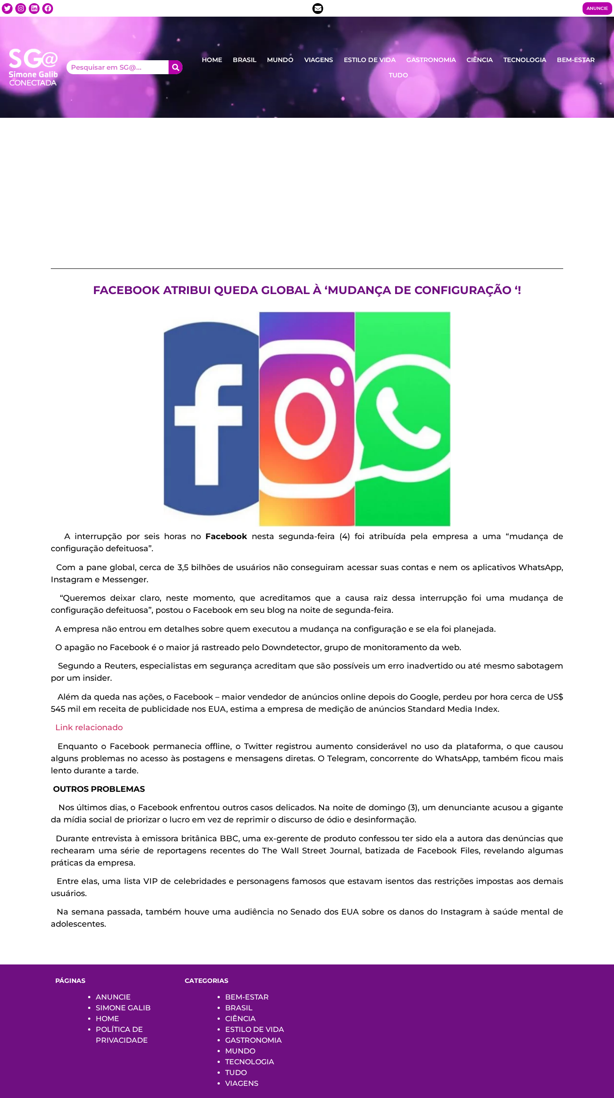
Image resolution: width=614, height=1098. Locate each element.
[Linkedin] (34, 8)
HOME (212, 60)
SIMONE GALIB (123, 1008)
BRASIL (244, 60)
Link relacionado (89, 727)
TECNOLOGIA (524, 60)
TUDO (398, 75)
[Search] (175, 67)
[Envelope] (317, 8)
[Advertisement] (307, 185)
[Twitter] (7, 8)
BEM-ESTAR (576, 60)
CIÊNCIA (480, 60)
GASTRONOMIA (431, 60)
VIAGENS (318, 60)
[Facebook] (47, 8)
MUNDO (280, 60)
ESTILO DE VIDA (370, 60)
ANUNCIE (113, 997)
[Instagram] (20, 8)
